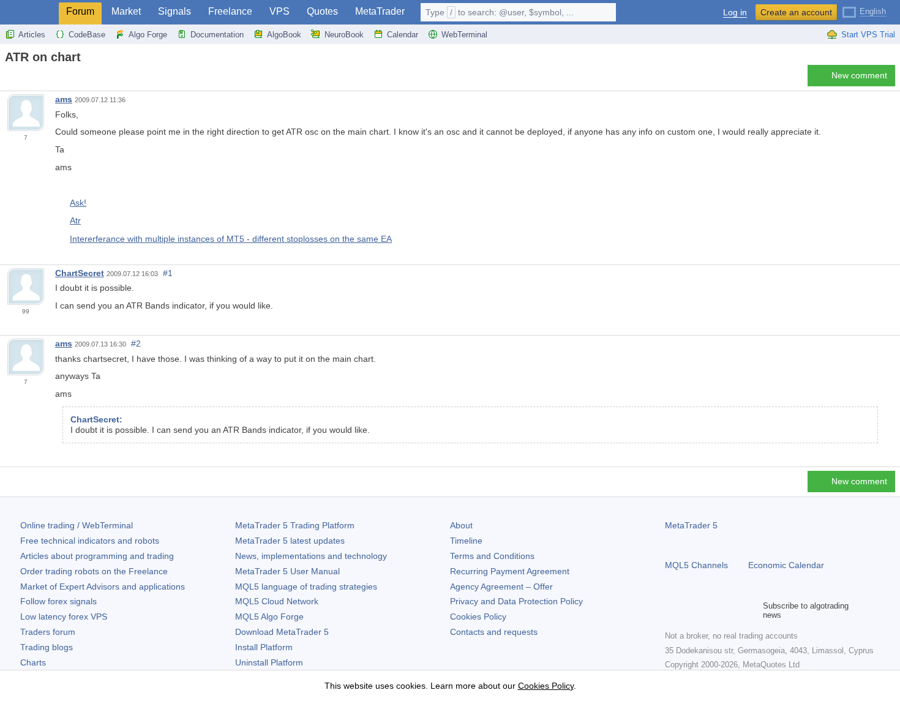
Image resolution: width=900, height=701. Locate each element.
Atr (75, 220)
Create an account (796, 12)
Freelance (230, 11)
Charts (33, 662)
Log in (735, 12)
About (461, 525)
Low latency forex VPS (63, 616)
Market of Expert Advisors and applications (102, 586)
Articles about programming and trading (97, 556)
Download (282, 632)
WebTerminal (464, 34)
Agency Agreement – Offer (501, 586)
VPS (279, 11)
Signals (174, 11)
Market (126, 11)
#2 (136, 343)
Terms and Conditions (492, 556)
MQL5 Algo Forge (269, 616)
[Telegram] (691, 610)
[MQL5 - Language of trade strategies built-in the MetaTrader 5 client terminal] (29, 13)
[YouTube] (731, 610)
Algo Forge (148, 34)
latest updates (290, 540)
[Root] (8, 78)
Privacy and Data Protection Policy (516, 601)
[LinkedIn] (750, 610)
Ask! (78, 203)
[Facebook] (672, 610)
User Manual (287, 571)
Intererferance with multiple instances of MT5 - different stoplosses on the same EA (231, 239)
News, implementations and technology (311, 556)
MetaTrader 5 (691, 525)
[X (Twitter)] (711, 610)
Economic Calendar (786, 565)
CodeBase (87, 34)
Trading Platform (294, 525)
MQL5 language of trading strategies (306, 586)
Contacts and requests (494, 632)
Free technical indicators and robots (89, 540)
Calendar (402, 34)
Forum (80, 11)
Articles (31, 34)
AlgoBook (284, 34)
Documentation (217, 34)
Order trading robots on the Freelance (94, 571)
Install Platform (264, 647)
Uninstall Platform (269, 662)
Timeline (466, 540)
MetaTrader (380, 11)
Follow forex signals (58, 601)
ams (63, 99)
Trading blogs (46, 647)
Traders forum (47, 632)
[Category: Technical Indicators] (23, 79)
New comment (859, 75)
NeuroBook (344, 34)
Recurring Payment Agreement (509, 571)
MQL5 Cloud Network (276, 601)
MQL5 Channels (696, 565)
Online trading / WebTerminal (76, 525)
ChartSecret (79, 273)
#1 (168, 273)
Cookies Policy (478, 616)
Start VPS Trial (868, 34)
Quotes (322, 11)
